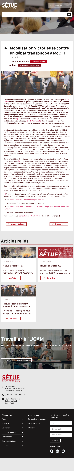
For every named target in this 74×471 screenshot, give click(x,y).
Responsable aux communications (29, 65)
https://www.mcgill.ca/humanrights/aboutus (27, 200)
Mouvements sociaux (39, 61)
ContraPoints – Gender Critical (30, 216)
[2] (19, 161)
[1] (17, 119)
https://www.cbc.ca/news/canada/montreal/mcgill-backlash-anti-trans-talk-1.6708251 (36, 208)
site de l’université (33, 121)
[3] (5, 180)
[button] (69, 14)
